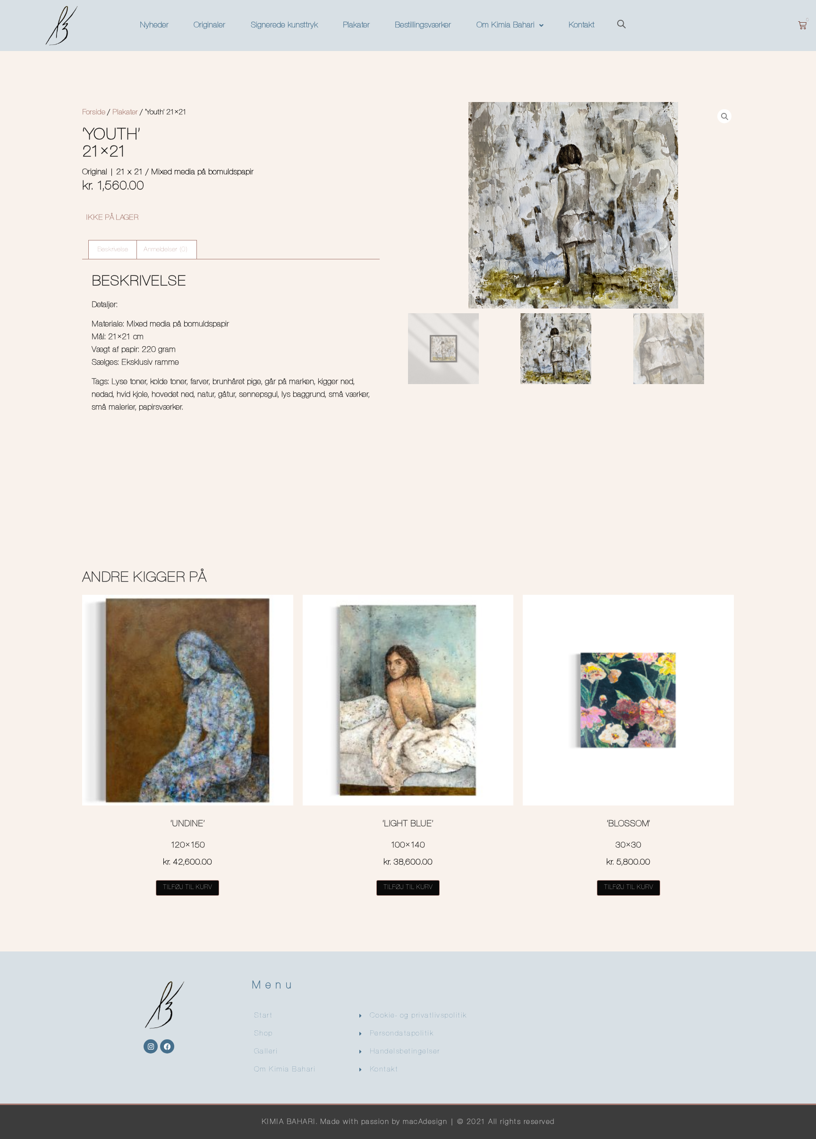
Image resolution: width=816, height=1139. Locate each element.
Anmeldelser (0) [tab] (166, 249)
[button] (510, 25)
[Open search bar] (621, 25)
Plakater (356, 25)
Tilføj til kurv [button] (187, 887)
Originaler (209, 25)
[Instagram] (151, 1046)
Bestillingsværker (423, 25)
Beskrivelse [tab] (112, 249)
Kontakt (582, 25)
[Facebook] (167, 1046)
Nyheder (154, 25)
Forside (93, 112)
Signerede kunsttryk (284, 25)
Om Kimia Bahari (505, 25)
